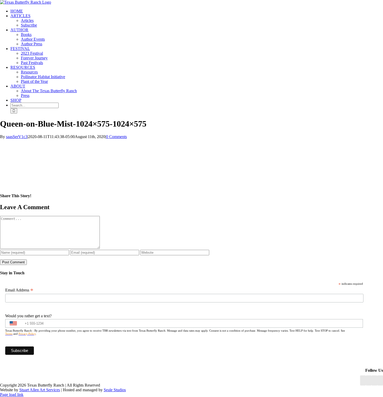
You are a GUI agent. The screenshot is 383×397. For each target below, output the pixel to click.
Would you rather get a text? (28, 316)
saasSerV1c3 (16, 136)
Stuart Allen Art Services (39, 390)
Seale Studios (115, 390)
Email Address (19, 290)
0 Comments (116, 136)
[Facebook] (363, 380)
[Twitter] (380, 380)
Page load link (11, 394)
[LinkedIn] (369, 380)
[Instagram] (374, 380)
